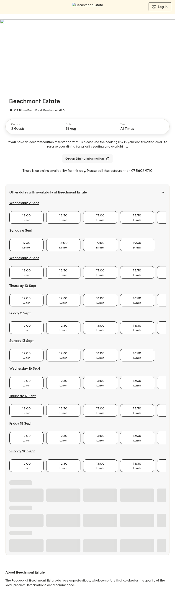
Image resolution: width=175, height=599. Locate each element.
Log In (162, 7)
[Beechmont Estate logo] (87, 7)
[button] (33, 126)
